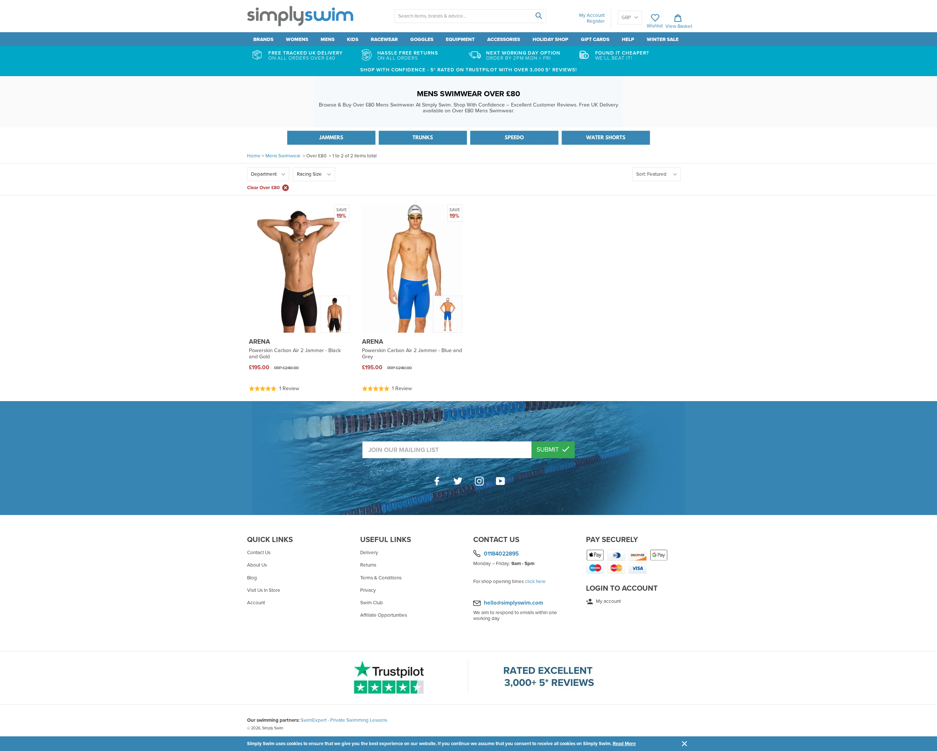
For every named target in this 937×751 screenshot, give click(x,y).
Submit (548, 449)
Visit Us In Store (263, 590)
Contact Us (258, 553)
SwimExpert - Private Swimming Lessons (343, 720)
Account (256, 603)
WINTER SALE (663, 39)
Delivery (369, 553)
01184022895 (501, 553)
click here (535, 581)
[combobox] (470, 16)
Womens (297, 39)
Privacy (368, 590)
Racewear (384, 39)
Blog (252, 578)
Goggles (421, 39)
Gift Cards (595, 39)
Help (628, 39)
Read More (624, 744)
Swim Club (371, 603)
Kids (352, 39)
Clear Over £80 (263, 188)
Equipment (460, 39)
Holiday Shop (550, 39)
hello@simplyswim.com (513, 602)
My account (608, 601)
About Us (257, 565)
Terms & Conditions (381, 578)
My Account (592, 15)
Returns (368, 565)
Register (596, 21)
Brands (263, 39)
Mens (328, 39)
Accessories (503, 39)
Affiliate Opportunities (383, 615)
